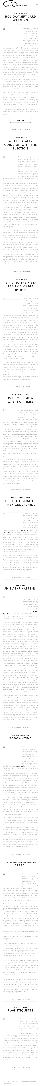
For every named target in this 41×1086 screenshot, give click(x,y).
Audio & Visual (17, 395)
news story (25, 530)
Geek (17, 585)
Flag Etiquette (20, 1010)
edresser (27, 130)
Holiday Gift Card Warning (20, 18)
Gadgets (15, 862)
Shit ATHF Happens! (20, 588)
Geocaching (7, 532)
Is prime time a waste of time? (20, 400)
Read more (20, 120)
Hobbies (13, 498)
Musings (17, 13)
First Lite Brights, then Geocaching (20, 503)
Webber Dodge (20, 766)
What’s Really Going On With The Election (20, 144)
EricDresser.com (14, 1081)
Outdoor (27, 498)
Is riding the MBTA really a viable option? (21, 286)
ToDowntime (20, 738)
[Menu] (37, 4)
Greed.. (20, 865)
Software (32, 862)
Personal (23, 13)
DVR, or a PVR (7, 474)
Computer (8, 862)
